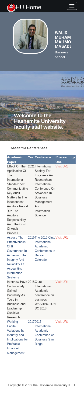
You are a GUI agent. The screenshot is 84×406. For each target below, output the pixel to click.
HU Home (28, 7)
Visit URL (62, 166)
